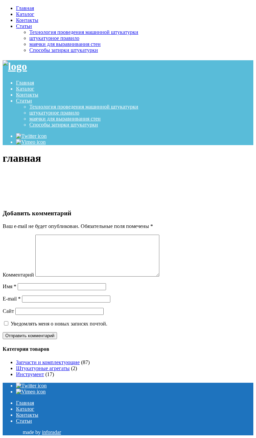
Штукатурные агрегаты (43, 368)
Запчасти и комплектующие (48, 362)
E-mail (12, 299)
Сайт (8, 311)
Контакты (27, 20)
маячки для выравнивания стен (65, 44)
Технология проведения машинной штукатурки (83, 32)
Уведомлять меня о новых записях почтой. (59, 324)
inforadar (51, 432)
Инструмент (30, 374)
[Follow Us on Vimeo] (31, 142)
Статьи (24, 26)
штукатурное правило (54, 38)
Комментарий (18, 275)
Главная (25, 8)
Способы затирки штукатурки (63, 50)
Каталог (25, 14)
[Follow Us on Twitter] (31, 136)
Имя (9, 286)
